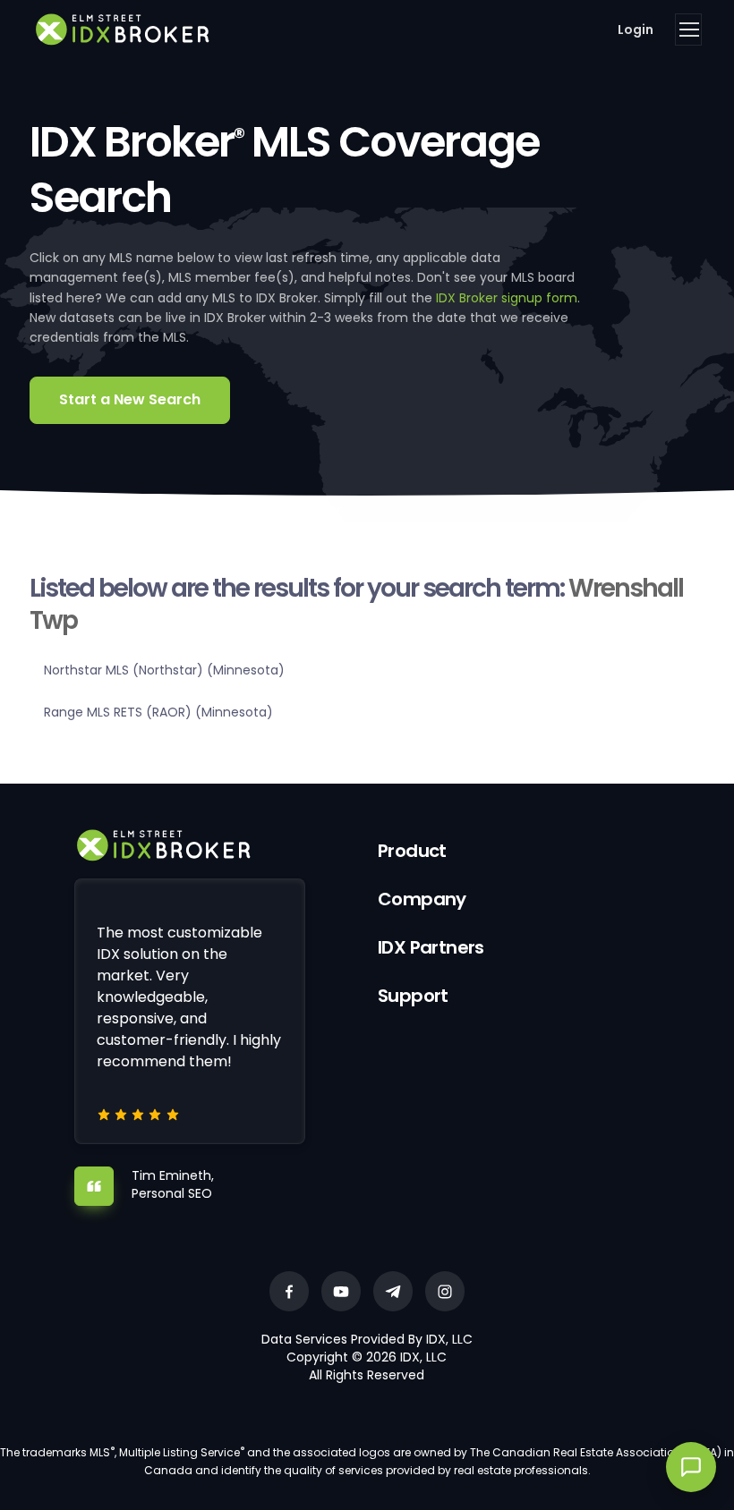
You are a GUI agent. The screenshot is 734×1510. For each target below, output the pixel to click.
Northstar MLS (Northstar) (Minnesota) (164, 670)
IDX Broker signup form (506, 298)
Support (413, 995)
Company (422, 899)
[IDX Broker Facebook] (289, 1291)
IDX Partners (431, 947)
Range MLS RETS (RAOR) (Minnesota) (158, 712)
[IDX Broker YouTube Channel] (341, 1291)
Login (635, 29)
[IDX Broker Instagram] (445, 1291)
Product (412, 850)
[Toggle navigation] (688, 29)
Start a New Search (130, 399)
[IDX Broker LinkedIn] (393, 1291)
